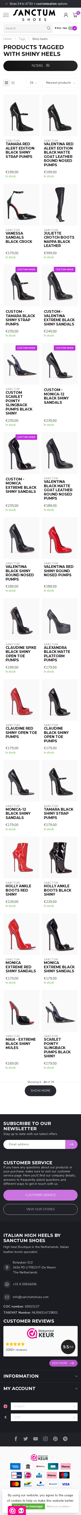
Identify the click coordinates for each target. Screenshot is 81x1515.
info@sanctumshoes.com (31, 1297)
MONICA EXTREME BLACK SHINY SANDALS (59, 967)
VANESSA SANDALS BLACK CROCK (19, 237)
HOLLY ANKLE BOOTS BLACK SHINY (57, 890)
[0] (75, 14)
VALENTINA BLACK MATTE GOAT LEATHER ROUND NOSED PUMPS (58, 490)
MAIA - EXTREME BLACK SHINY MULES (21, 1044)
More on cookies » (58, 1506)
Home (7, 39)
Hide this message (28, 1506)
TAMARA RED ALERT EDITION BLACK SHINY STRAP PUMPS (20, 150)
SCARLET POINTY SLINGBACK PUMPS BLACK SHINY (57, 1048)
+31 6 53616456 (24, 1284)
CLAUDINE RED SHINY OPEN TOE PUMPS (21, 732)
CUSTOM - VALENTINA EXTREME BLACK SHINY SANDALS (59, 318)
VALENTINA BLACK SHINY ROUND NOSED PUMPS (20, 573)
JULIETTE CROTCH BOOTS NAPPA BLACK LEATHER (59, 239)
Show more (40, 1090)
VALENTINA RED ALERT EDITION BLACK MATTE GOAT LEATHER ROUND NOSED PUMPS (59, 154)
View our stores (40, 1209)
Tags (21, 39)
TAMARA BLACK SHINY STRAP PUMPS (58, 813)
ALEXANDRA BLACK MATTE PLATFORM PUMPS (57, 654)
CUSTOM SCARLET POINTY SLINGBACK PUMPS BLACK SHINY (19, 403)
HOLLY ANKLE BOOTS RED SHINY (18, 890)
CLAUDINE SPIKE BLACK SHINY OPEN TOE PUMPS (21, 654)
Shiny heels (40, 39)
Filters (38, 66)
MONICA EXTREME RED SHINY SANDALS (21, 967)
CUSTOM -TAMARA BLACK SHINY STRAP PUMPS (20, 318)
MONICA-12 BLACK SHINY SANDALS (18, 813)
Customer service (40, 1195)
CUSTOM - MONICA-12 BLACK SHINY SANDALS (56, 396)
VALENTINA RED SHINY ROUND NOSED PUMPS (59, 571)
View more (59, 1363)
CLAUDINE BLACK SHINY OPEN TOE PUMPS (56, 734)
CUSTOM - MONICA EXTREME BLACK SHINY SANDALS (21, 485)
